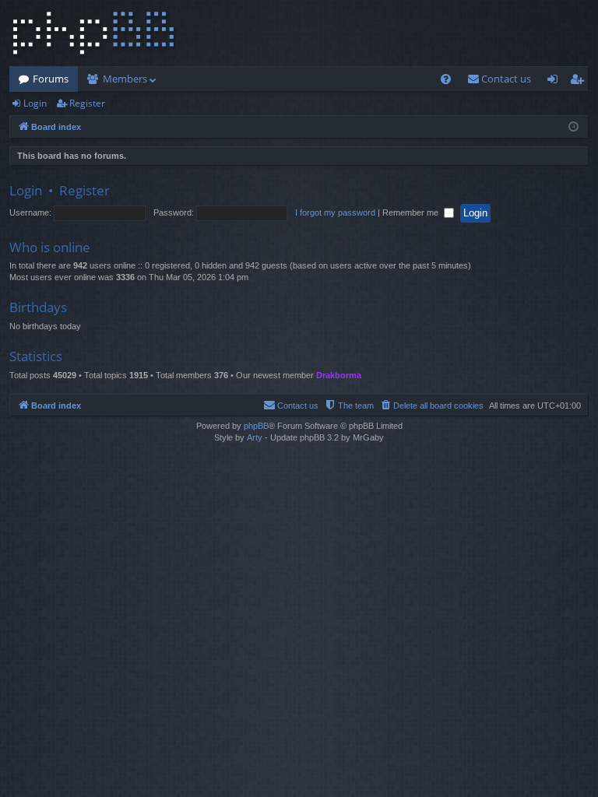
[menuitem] (446, 79)
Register (87, 103)
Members (125, 79)
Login (35, 103)
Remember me (411, 212)
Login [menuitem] (556, 82)
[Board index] (93, 33)
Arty (254, 437)
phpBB (256, 425)
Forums (51, 79)
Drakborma (338, 375)
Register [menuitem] (580, 82)
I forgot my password (335, 212)
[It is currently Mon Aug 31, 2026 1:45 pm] (573, 127)
